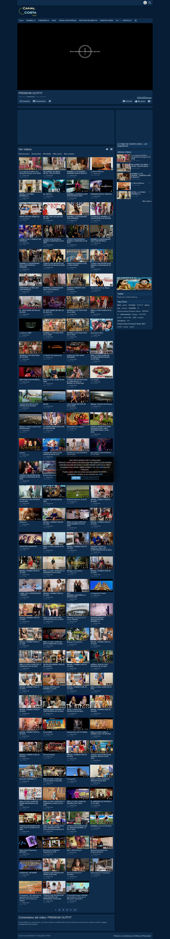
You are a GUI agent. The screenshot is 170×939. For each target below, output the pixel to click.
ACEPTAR (76, 478)
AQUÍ (101, 467)
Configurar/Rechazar (90, 478)
